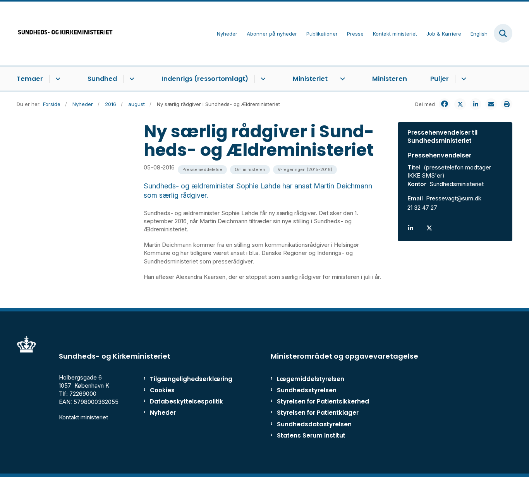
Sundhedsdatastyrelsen (314, 424)
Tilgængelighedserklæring (183, 379)
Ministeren (389, 78)
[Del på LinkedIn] (475, 104)
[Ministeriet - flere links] (341, 79)
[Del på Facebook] (444, 104)
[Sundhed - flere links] (130, 79)
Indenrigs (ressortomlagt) (204, 78)
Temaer (30, 78)
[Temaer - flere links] (56, 79)
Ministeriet (310, 78)
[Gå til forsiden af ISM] (65, 33)
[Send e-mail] (491, 104)
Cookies (162, 390)
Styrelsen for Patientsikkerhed (323, 401)
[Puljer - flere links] (462, 79)
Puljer (439, 78)
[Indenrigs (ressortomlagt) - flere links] (262, 79)
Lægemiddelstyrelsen (310, 379)
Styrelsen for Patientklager (318, 413)
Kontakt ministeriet (83, 417)
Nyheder (163, 413)
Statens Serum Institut (311, 435)
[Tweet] (460, 104)
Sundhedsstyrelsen (307, 390)
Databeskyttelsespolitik (183, 401)
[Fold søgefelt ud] (503, 33)
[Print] (506, 104)
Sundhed (102, 78)
